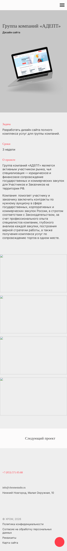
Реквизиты (9, 537)
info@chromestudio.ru (14, 487)
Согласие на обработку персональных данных (27, 531)
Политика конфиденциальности (23, 524)
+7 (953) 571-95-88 (12, 472)
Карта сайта (10, 542)
